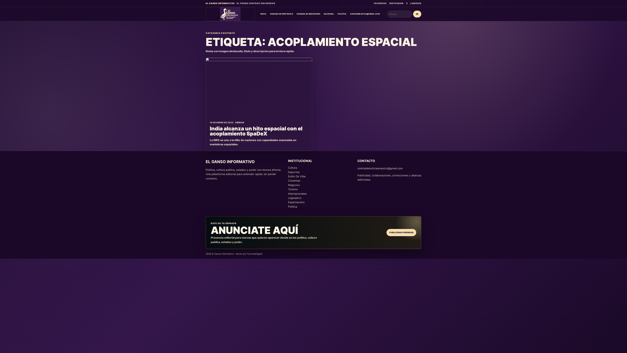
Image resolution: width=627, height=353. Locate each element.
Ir (417, 14)
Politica (342, 14)
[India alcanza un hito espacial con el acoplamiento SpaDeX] (259, 88)
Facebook (380, 3)
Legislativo (294, 198)
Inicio (263, 14)
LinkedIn (415, 3)
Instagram (396, 3)
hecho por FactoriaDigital (249, 253)
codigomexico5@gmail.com (365, 14)
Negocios (294, 185)
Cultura (292, 167)
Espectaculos (296, 202)
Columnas (294, 180)
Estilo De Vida (296, 176)
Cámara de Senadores (308, 14)
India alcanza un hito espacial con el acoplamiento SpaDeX (256, 131)
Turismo (293, 189)
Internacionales (297, 193)
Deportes (294, 172)
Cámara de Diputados (281, 14)
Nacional (329, 14)
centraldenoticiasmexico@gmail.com (380, 168)
